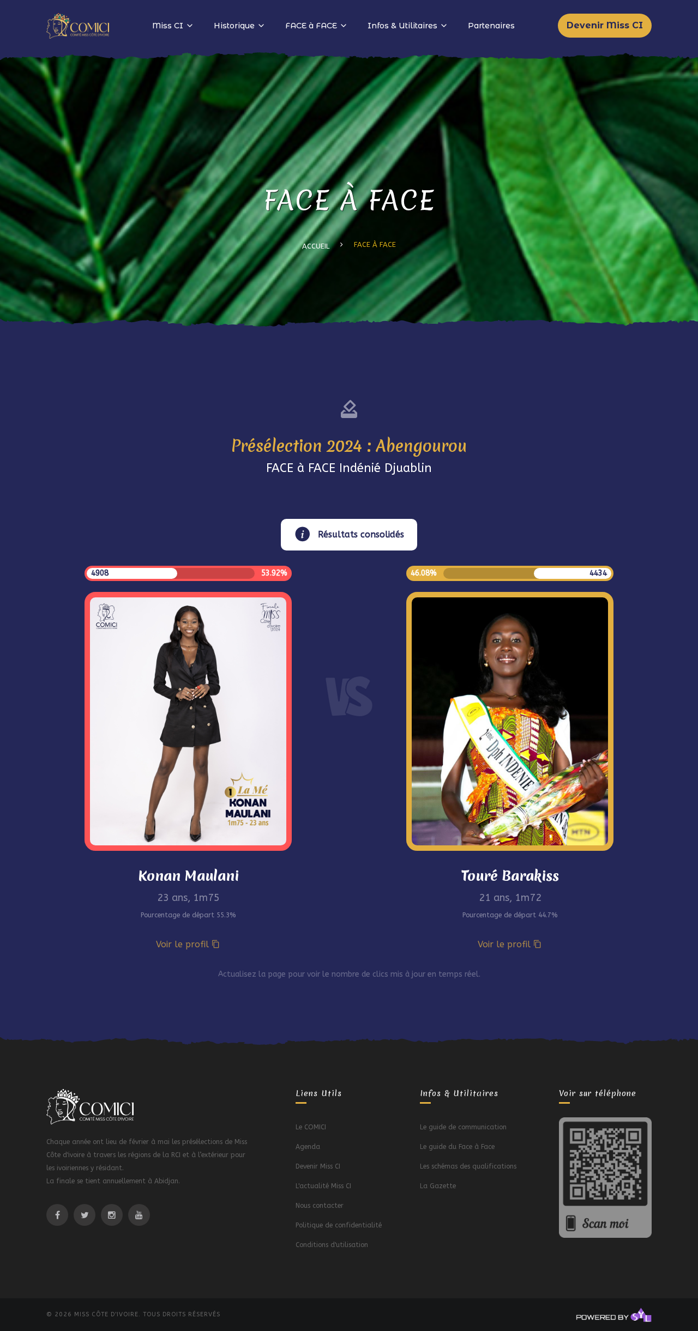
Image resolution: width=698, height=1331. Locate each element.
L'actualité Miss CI (323, 1186)
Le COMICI (311, 1127)
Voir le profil (184, 944)
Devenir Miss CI (605, 25)
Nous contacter (320, 1205)
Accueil (315, 246)
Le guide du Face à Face (457, 1147)
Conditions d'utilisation (332, 1245)
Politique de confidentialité (339, 1225)
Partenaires (491, 26)
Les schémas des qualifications (468, 1166)
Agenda (308, 1147)
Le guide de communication (463, 1127)
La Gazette (438, 1186)
